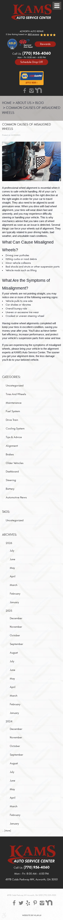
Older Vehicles (14, 463)
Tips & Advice (14, 437)
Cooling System (15, 428)
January (14, 602)
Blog (39, 103)
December (16, 618)
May (12, 568)
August (14, 652)
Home (7, 103)
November (16, 626)
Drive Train (12, 419)
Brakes (10, 454)
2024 (9, 721)
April (12, 576)
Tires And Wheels (16, 394)
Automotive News (16, 497)
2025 (9, 610)
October (15, 635)
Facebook (24, 90)
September (16, 644)
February (15, 593)
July (12, 550)
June (12, 559)
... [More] (6, 830)
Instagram (31, 90)
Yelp (27, 902)
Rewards (45, 44)
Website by (31, 915)
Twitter (21, 902)
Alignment (12, 445)
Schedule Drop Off (31, 62)
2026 (9, 543)
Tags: (6, 512)
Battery (10, 488)
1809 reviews (33, 34)
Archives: (9, 535)
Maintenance (14, 402)
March (13, 585)
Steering (11, 480)
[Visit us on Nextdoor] (38, 90)
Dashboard (12, 471)
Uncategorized (14, 385)
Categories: (11, 377)
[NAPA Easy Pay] (31, 78)
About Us (23, 103)
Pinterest (34, 902)
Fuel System (13, 411)
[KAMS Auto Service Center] (31, 12)
